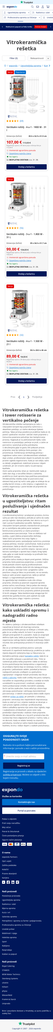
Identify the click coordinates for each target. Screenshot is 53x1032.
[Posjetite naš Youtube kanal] (3, 883)
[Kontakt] (37, 7)
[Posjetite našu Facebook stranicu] (8, 883)
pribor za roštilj (17, 696)
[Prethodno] (19, 397)
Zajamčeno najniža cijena (20, 153)
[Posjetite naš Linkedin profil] (12, 883)
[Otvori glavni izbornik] (4, 6)
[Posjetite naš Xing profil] (17, 883)
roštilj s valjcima (9, 677)
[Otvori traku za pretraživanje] (32, 6)
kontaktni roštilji (32, 656)
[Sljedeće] (28, 397)
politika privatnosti (12, 774)
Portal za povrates (27, 810)
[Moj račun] (42, 6)
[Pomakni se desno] (51, 27)
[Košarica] (47, 6)
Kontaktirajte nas (26, 802)
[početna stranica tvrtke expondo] (5, 65)
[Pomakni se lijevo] (2, 27)
